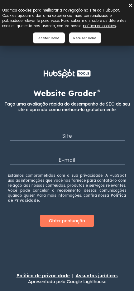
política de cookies (99, 25)
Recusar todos (85, 38)
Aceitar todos (49, 38)
